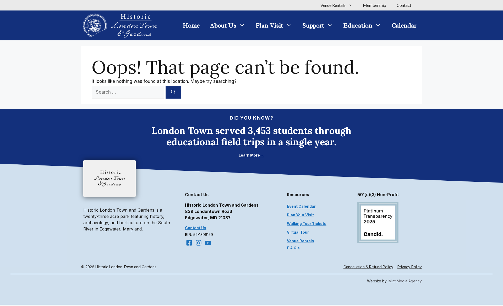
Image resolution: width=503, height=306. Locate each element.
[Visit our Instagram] (198, 243)
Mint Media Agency (405, 281)
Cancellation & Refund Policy (368, 267)
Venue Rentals (333, 5)
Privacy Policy (409, 267)
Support (313, 25)
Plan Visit (269, 25)
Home (191, 25)
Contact (404, 5)
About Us (223, 25)
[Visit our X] (208, 243)
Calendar (404, 25)
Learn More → (251, 155)
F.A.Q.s (293, 248)
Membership (374, 5)
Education (357, 25)
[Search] (173, 92)
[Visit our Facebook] (189, 243)
